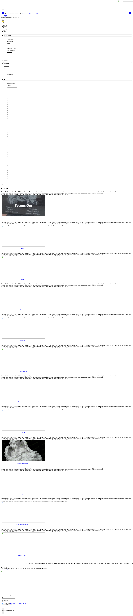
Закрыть (4, 604)
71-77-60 (18, 576)
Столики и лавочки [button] (11, 130)
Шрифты (10, 152)
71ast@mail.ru (19, 586)
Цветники (6, 66)
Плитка (6, 60)
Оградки (6, 63)
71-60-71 (18, 575)
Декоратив (10, 172)
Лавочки (8, 72)
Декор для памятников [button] (12, 143)
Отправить (9, 604)
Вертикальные (9, 37)
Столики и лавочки (9, 68)
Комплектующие (10, 88)
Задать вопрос (4, 569)
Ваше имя (4, 597)
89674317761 (19, 580)
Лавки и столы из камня (14, 174)
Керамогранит (9, 52)
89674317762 (19, 577)
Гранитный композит (11, 50)
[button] (3, 32)
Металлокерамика (10, 53)
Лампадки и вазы (8, 76)
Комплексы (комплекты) (11, 48)
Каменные (9, 70)
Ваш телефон (5, 600)
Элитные (8, 46)
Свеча (9, 158)
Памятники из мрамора (11, 55)
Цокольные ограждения (13, 178)
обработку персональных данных (18, 603)
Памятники (7, 35)
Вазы (9, 170)
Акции (4, 31)
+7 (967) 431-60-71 (32, 13)
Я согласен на (15, 603)
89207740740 (19, 578)
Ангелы (10, 156)
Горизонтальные (10, 39)
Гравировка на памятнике (12, 87)
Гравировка (9, 85)
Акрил (9, 145)
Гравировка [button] (9, 150)
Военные (10, 160)
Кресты (8, 44)
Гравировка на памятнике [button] (13, 163)
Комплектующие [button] (10, 168)
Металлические (10, 74)
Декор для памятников (11, 83)
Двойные (8, 43)
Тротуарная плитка (12, 176)
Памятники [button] (9, 96)
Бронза (9, 147)
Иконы (9, 154)
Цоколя (6, 58)
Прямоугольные (10, 41)
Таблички (9, 81)
